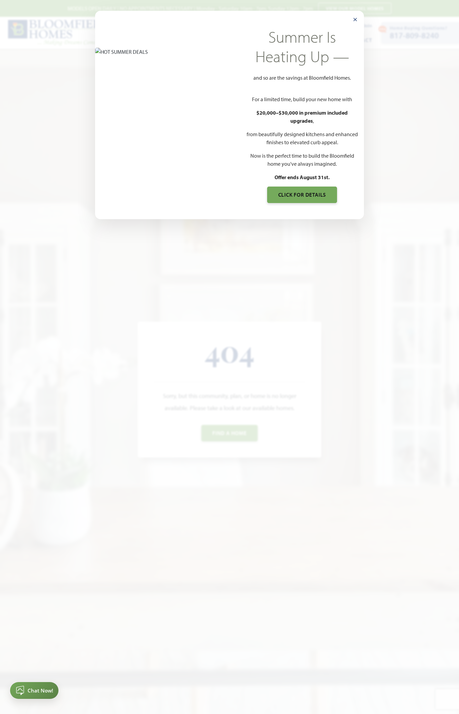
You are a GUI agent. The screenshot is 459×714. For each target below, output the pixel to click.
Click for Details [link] (302, 194)
